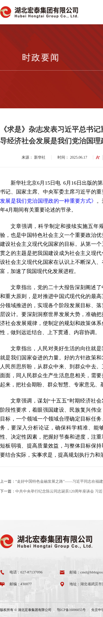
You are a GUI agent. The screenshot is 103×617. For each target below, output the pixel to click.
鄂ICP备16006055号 (71, 610)
